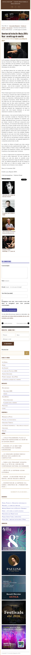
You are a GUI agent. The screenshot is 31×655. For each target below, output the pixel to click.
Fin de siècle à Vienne (22, 323)
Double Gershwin (8, 323)
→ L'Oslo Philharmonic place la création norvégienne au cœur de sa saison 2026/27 (15, 439)
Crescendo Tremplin (7, 422)
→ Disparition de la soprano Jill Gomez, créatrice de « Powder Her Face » (15, 484)
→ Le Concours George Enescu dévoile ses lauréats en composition (13, 456)
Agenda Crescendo (7, 374)
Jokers (5, 393)
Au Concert (9, 27)
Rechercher (5, 349)
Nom (5, 280)
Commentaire (5, 265)
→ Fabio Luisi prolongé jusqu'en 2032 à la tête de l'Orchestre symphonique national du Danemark (15, 464)
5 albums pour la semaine (10, 402)
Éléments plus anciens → (19, 492)
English (4, 430)
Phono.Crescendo (8, 400)
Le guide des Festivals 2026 (9, 371)
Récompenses (5, 388)
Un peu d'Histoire (7, 1)
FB (12, 6)
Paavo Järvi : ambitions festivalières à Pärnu (14, 519)
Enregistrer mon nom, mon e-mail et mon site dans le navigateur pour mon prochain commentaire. (15, 303)
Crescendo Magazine (14, 26)
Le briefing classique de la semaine (11, 379)
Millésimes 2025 (7, 391)
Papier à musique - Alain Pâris (10, 376)
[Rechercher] (26, 353)
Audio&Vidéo (5, 396)
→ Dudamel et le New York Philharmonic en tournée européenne (12, 447)
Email (12, 287)
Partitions (5, 405)
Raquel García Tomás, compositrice (11, 516)
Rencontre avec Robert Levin (10, 513)
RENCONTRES (4, 496)
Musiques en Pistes (7, 416)
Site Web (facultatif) (7, 293)
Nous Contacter (15, 3)
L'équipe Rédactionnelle (21, 1)
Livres (4, 408)
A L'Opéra (4, 362)
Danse (3, 365)
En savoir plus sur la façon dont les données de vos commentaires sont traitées (15, 316)
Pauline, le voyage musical (9, 419)
